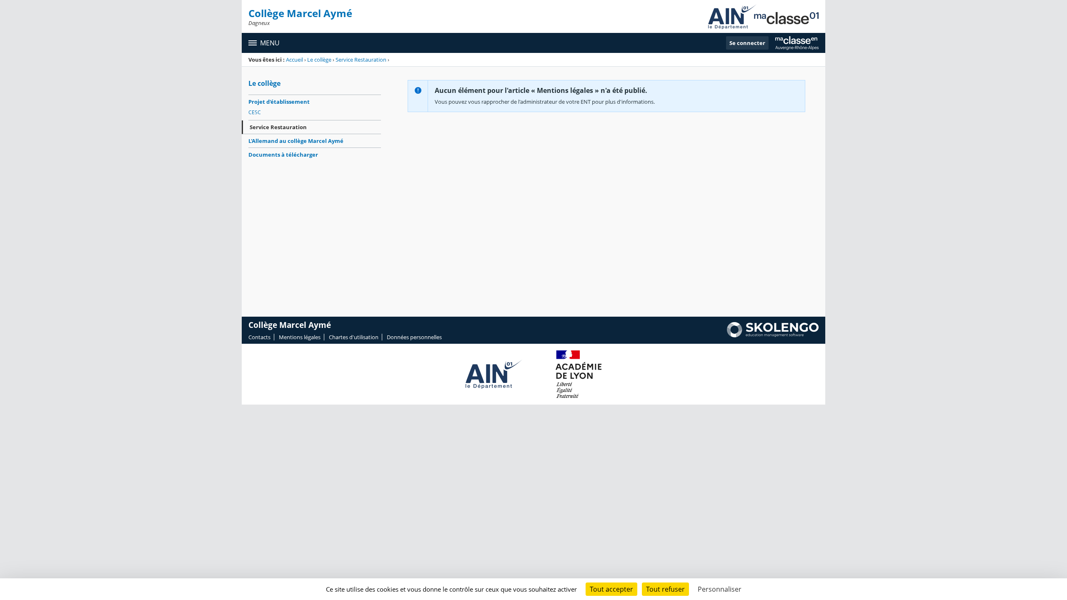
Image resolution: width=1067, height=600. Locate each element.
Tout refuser (665, 589)
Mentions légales (300, 337)
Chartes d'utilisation (353, 337)
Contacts (259, 337)
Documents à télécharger (283, 154)
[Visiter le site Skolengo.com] (773, 335)
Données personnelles (414, 337)
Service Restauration (361, 59)
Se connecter (747, 43)
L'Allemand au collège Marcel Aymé (295, 141)
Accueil (294, 59)
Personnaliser (719, 589)
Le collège (319, 59)
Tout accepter (611, 589)
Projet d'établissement (279, 101)
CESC (254, 112)
